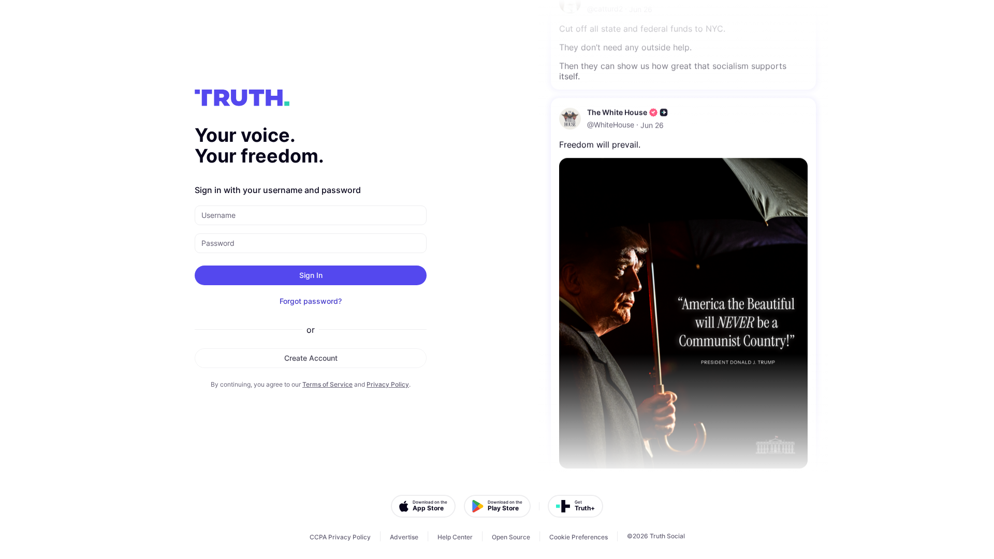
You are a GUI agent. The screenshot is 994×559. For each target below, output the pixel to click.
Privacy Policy (388, 384)
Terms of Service (327, 384)
